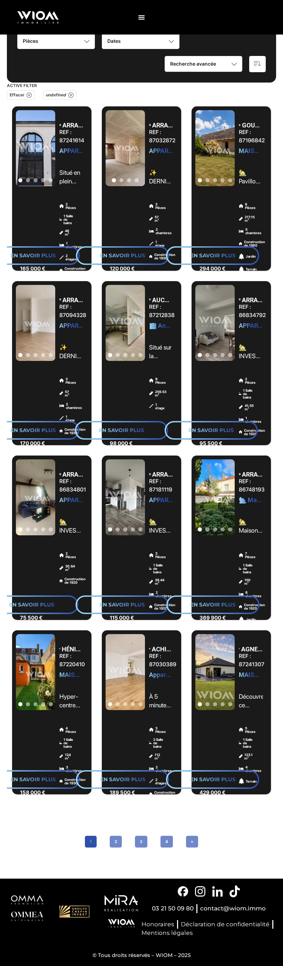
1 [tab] (20, 180)
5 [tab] (51, 180)
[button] (141, 17)
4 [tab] (43, 180)
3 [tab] (35, 180)
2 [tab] (28, 180)
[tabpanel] (36, 148)
